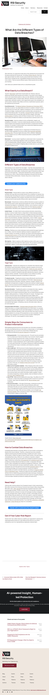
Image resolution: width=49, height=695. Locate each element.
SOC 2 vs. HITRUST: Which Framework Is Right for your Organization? (21, 629)
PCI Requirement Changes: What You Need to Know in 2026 (20, 640)
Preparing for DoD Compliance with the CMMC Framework (18, 635)
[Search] (45, 12)
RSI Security (17, 2)
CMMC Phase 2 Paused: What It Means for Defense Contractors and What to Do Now (22, 624)
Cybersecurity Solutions (24, 24)
